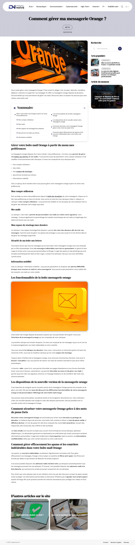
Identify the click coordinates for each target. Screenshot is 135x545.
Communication (106, 68)
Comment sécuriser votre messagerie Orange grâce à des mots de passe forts (68, 127)
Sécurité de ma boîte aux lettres (28, 133)
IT (29, 511)
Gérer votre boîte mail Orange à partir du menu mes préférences (31, 114)
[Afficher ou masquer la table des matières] (59, 108)
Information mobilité (25, 137)
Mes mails (21, 124)
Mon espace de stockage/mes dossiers (31, 128)
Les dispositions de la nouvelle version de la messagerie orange (67, 121)
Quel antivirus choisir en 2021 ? (30, 515)
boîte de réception (55, 196)
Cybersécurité (69, 511)
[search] (122, 6)
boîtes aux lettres (21, 157)
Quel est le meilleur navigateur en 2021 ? (68, 515)
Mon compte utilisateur (26, 120)
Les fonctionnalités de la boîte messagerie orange (66, 114)
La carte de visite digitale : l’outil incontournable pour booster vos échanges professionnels (110, 74)
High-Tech (106, 93)
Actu (67, 27)
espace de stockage (24, 171)
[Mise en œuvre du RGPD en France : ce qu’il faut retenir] (95, 62)
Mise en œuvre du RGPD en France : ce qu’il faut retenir (110, 64)
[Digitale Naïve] (16, 6)
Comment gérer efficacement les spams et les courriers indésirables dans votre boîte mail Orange (68, 134)
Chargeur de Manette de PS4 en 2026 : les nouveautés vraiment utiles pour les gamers (107, 98)
